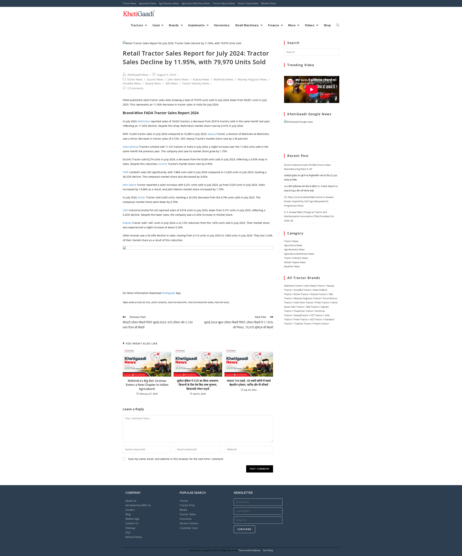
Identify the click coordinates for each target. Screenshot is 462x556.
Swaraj (212, 134)
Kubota (127, 223)
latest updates (159, 302)
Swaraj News (153, 83)
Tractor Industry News (224, 3)
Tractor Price (187, 505)
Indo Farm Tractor (303, 302)
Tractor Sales (221, 302)
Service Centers (189, 523)
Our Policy (268, 550)
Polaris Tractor (321, 323)
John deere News (178, 79)
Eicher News (135, 79)
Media (183, 509)
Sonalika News (132, 83)
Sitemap (130, 528)
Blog (128, 514)
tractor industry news (200, 302)
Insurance (186, 518)
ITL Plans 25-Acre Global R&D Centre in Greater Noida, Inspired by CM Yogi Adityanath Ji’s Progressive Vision (309, 201)
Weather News (268, 3)
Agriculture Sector (139, 302)
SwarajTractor (301, 315)
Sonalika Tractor (302, 289)
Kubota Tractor (319, 294)
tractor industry (177, 302)
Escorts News (155, 79)
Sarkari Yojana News (248, 3)
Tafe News (171, 83)
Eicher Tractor (301, 294)
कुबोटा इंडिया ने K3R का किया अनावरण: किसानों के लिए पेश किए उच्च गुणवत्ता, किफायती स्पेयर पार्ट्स (198, 385)
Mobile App (132, 518)
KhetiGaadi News (138, 74)
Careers (130, 509)
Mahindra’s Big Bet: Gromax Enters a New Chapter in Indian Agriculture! (147, 385)
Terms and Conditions (250, 550)
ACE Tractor (316, 319)
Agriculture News (147, 3)
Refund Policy (133, 537)
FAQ (127, 532)
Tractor (184, 500)
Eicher (141, 197)
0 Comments (135, 88)
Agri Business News (169, 3)
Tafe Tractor (312, 306)
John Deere (129, 184)
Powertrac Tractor (303, 311)
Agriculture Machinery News (196, 3)
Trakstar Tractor (302, 323)
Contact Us (131, 523)
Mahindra (144, 121)
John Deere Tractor (315, 285)
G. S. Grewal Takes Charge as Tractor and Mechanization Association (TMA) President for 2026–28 (309, 216)
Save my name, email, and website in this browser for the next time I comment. (176, 459)
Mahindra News (223, 79)
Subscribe (244, 529)
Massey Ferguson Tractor (307, 298)
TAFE (126, 172)
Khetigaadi (169, 293)
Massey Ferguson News (252, 79)
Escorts (163, 164)
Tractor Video (188, 514)
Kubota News (201, 79)
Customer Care (189, 528)
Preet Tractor (322, 302)
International (130, 146)
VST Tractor (317, 315)
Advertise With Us (138, 505)
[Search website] (338, 25)
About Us (130, 500)
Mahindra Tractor (293, 285)
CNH (125, 210)
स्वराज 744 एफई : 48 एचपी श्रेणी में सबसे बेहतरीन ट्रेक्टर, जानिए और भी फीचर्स (249, 383)
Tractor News (129, 3)
